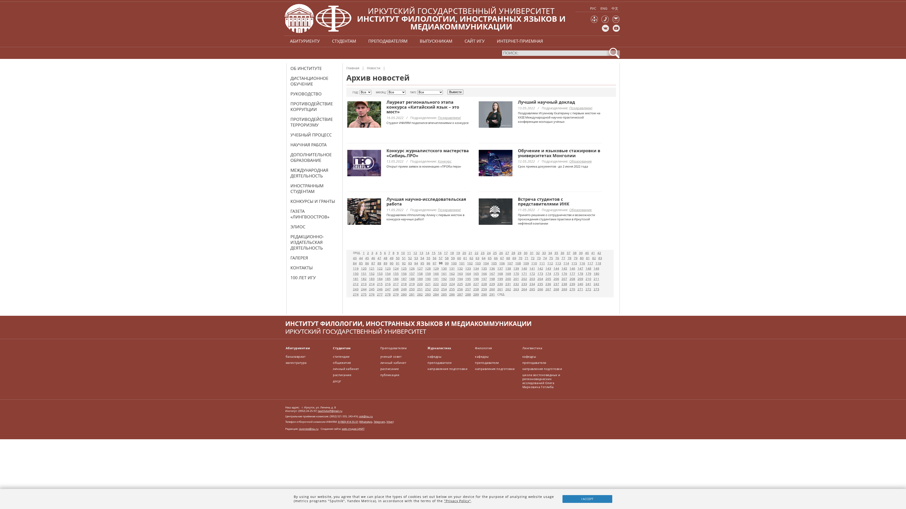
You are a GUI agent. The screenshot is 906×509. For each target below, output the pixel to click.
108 (518, 263)
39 (581, 253)
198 (492, 279)
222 (436, 284)
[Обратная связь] (616, 22)
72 (533, 258)
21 (470, 253)
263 (516, 289)
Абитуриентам (298, 348)
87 (373, 263)
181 (356, 279)
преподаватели (440, 363)
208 (572, 279)
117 (590, 263)
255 (452, 289)
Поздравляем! (449, 117)
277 (380, 294)
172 (532, 273)
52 (410, 258)
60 (459, 258)
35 (556, 253)
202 (524, 279)
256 (460, 289)
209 (580, 279)
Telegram (379, 421)
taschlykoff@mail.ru (330, 411)
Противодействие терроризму (311, 122)
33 (544, 253)
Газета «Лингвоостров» (309, 214)
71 (526, 258)
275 (364, 294)
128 (428, 268)
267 (548, 289)
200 (508, 279)
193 (452, 279)
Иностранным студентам (306, 188)
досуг (337, 381)
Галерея (299, 258)
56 (434, 258)
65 (490, 258)
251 (420, 289)
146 (572, 268)
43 (355, 258)
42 (599, 253)
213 (364, 284)
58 (447, 258)
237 (556, 284)
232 (516, 284)
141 (532, 268)
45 (367, 258)
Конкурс (445, 161)
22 (476, 253)
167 (492, 273)
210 (588, 279)
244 (364, 289)
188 (412, 279)
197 (484, 279)
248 (396, 289)
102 (470, 263)
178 (580, 273)
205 (548, 279)
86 (367, 263)
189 (420, 279)
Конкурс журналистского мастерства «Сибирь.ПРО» (427, 153)
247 (388, 289)
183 (372, 279)
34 (550, 253)
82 (594, 258)
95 (422, 263)
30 (526, 253)
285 (444, 294)
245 (372, 289)
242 (596, 284)
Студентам (342, 348)
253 (436, 289)
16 (440, 253)
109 (526, 263)
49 (392, 258)
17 (446, 253)
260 (492, 289)
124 (396, 268)
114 (566, 263)
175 (556, 273)
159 (428, 273)
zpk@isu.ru (366, 416)
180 (596, 273)
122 (380, 268)
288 (468, 294)
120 (364, 268)
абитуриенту (305, 41)
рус (593, 8)
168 (500, 273)
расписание (342, 375)
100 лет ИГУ (303, 277)
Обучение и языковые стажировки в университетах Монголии (559, 153)
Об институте (306, 68)
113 (558, 263)
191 (436, 279)
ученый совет (391, 357)
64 (484, 258)
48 (385, 258)
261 (500, 289)
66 (496, 258)
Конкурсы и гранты (312, 201)
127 (420, 268)
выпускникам (436, 41)
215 (380, 284)
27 (507, 253)
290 (484, 294)
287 (460, 294)
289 (476, 294)
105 (494, 263)
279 (396, 294)
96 (428, 263)
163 (460, 273)
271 (580, 289)
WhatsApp (366, 421)
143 (548, 268)
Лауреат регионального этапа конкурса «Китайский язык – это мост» (422, 107)
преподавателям (387, 41)
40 (587, 253)
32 (538, 253)
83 (600, 258)
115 (574, 263)
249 (404, 289)
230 (500, 284)
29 (519, 253)
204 (540, 279)
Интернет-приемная (520, 41)
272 (588, 289)
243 (356, 289)
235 (540, 284)
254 (444, 289)
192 (444, 279)
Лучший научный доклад (546, 102)
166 (484, 273)
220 (420, 284)
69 (514, 258)
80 (582, 258)
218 (404, 284)
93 (410, 263)
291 (492, 294)
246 (380, 289)
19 (458, 253)
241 (588, 284)
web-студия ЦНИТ (353, 429)
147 (580, 268)
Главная (352, 68)
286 (452, 294)
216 (388, 284)
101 (462, 263)
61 (465, 258)
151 (364, 273)
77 (563, 258)
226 (468, 284)
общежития (342, 363)
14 (427, 253)
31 (532, 253)
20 (464, 253)
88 (379, 263)
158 (420, 273)
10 (403, 253)
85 (361, 263)
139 (516, 268)
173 (540, 273)
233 (524, 284)
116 (582, 263)
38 (575, 253)
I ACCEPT (587, 499)
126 (412, 268)
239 (572, 284)
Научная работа (308, 145)
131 (452, 268)
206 (556, 279)
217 (396, 284)
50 (398, 258)
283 (428, 294)
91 (398, 263)
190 (428, 279)
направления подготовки (447, 369)
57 (441, 258)
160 (436, 273)
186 (396, 279)
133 (468, 268)
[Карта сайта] (594, 22)
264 (524, 289)
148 (588, 268)
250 (412, 289)
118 (598, 263)
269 (564, 289)
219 (412, 284)
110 (534, 263)
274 (356, 294)
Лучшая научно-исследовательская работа (426, 201)
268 (556, 289)
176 (564, 273)
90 (392, 263)
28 (513, 253)
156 (404, 273)
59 (453, 258)
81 (588, 258)
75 (551, 258)
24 (489, 253)
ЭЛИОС (297, 227)
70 (520, 258)
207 (564, 279)
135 (484, 268)
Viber (389, 421)
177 (572, 273)
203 (532, 279)
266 (540, 289)
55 (428, 258)
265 (532, 289)
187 (404, 279)
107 (510, 263)
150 (356, 273)
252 (428, 289)
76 (557, 258)
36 (562, 253)
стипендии (341, 357)
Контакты (301, 268)
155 (396, 273)
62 (471, 258)
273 (596, 289)
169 (508, 273)
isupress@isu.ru (309, 429)
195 (468, 279)
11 (409, 253)
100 (454, 263)
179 (588, 273)
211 (596, 279)
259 (484, 289)
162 (452, 273)
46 (373, 258)
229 (492, 284)
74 (545, 258)
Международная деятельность (309, 173)
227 (476, 284)
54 (422, 258)
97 (434, 263)
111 (542, 263)
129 (436, 268)
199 (500, 279)
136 (492, 268)
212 (356, 284)
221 (428, 284)
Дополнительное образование (311, 157)
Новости (373, 68)
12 (415, 253)
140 (524, 268)
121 (372, 268)
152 (372, 273)
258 (476, 289)
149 (596, 268)
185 (388, 279)
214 (372, 284)
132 (460, 268)
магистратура (296, 363)
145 (564, 268)
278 (388, 294)
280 (404, 294)
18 (452, 253)
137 (500, 268)
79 (576, 258)
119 (356, 268)
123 (388, 268)
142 (540, 268)
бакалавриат (296, 357)
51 (404, 258)
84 (355, 263)
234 (532, 284)
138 (508, 268)
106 (502, 263)
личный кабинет (346, 369)
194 (460, 279)
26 (501, 253)
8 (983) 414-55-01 (348, 421)
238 (564, 284)
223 (444, 284)
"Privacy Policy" (457, 501)
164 (468, 273)
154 (388, 273)
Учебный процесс (311, 135)
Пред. (357, 253)
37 (568, 253)
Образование (580, 161)
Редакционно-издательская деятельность (307, 242)
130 (444, 268)
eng (603, 8)
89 (385, 263)
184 (380, 279)
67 (502, 258)
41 (593, 253)
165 (476, 273)
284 (436, 294)
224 (452, 284)
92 (404, 263)
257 (468, 289)
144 (556, 268)
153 (380, 273)
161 (444, 273)
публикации (389, 375)
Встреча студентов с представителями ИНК (543, 201)
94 (416, 263)
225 (460, 284)
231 (508, 284)
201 (516, 279)
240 (580, 284)
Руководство (306, 94)
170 (516, 273)
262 (508, 289)
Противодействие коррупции (311, 106)
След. (501, 294)
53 (416, 258)
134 (476, 268)
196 (476, 279)
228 (484, 284)
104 (486, 263)
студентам (344, 41)
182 (364, 279)
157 (412, 273)
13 (421, 253)
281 (412, 294)
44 (361, 258)
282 (420, 294)
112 (550, 263)
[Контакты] (605, 22)
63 (477, 258)
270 (572, 289)
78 (569, 258)
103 (478, 263)
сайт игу (475, 41)
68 (508, 258)
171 (524, 273)
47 (379, 258)
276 (372, 294)
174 (548, 273)
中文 (615, 8)
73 (539, 258)
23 (483, 253)
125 (404, 268)
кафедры (434, 357)
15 (434, 253)
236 (548, 284)
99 (447, 263)
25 (495, 253)
